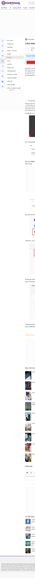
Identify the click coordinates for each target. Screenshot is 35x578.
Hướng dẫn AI (17, 7)
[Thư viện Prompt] (2, 45)
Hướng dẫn (20, 564)
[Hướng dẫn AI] (2, 50)
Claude (25, 7)
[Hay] (30, 335)
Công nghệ (31, 39)
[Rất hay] (32, 335)
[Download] (2, 71)
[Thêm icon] (27, 472)
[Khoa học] (2, 86)
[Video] (2, 76)
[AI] (2, 40)
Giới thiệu (3, 564)
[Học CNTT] (2, 66)
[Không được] (26, 335)
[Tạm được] (27, 335)
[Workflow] (2, 55)
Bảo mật (15, 564)
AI (10, 7)
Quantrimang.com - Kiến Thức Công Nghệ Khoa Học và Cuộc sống (11, 3)
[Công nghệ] (2, 61)
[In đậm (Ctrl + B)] (31, 472)
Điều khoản (9, 564)
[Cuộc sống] (2, 81)
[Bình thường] (29, 335)
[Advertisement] (12, 101)
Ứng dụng (25, 564)
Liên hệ (30, 564)
